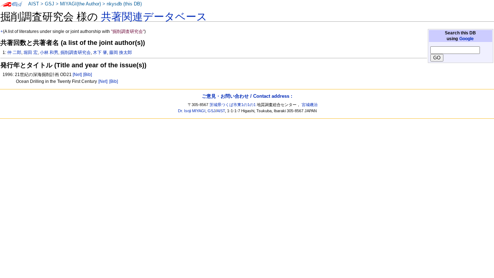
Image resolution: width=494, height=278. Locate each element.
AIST (33, 4)
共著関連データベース (154, 16)
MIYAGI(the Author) (80, 4)
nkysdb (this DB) (124, 4)
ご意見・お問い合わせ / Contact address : (247, 96)
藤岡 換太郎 (120, 52)
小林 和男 (49, 52)
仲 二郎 (14, 52)
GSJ (49, 4)
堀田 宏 (31, 52)
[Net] (77, 74)
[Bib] (87, 74)
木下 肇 (100, 52)
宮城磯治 (310, 104)
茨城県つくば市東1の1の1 (232, 104)
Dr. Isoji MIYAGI (191, 111)
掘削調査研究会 (75, 52)
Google (466, 38)
